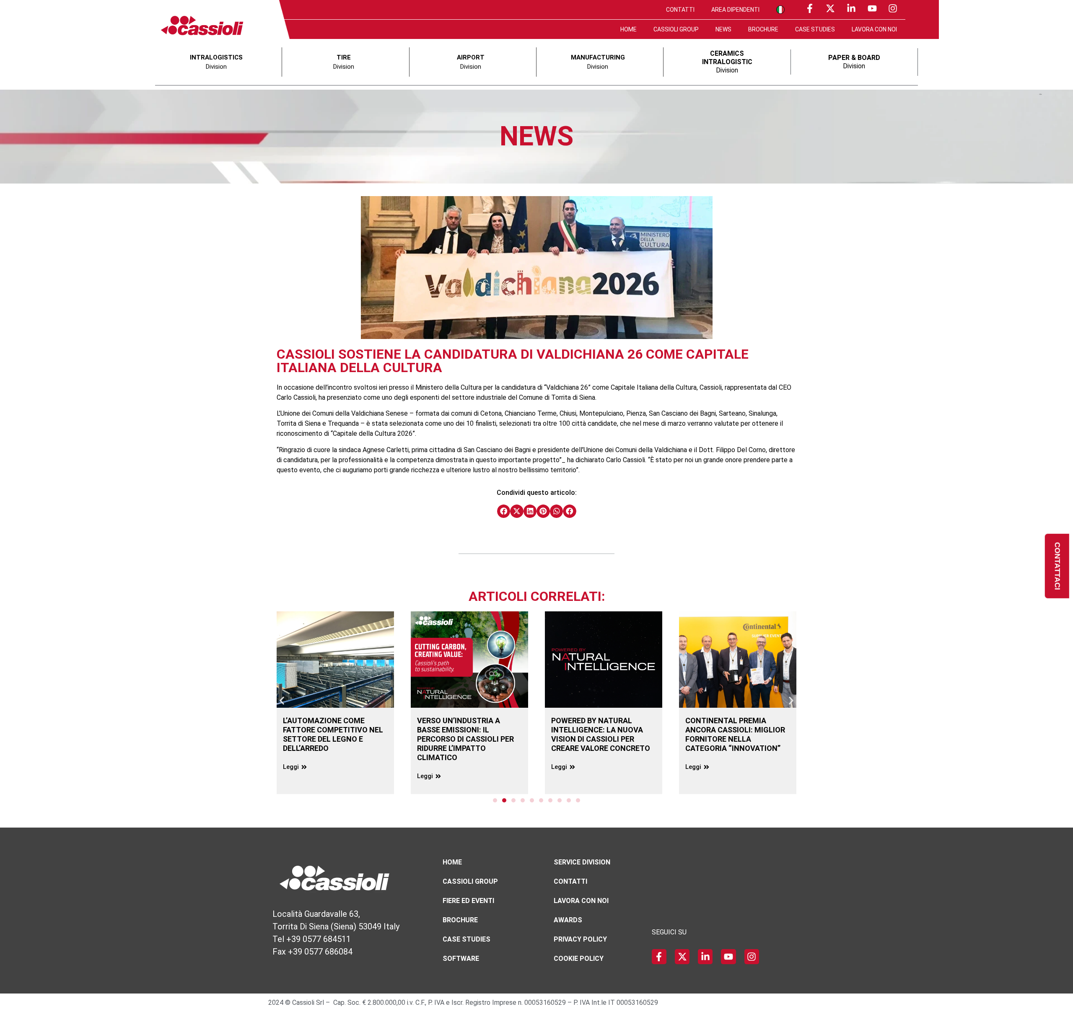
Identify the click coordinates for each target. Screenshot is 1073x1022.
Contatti (680, 9)
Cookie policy (579, 958)
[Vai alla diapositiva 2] (504, 800)
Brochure (763, 29)
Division (727, 61)
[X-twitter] (830, 8)
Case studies (815, 29)
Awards (568, 920)
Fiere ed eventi (468, 901)
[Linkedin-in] (851, 8)
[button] (504, 511)
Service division (582, 862)
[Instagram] (892, 8)
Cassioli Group (676, 29)
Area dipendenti (735, 9)
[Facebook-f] (809, 8)
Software (461, 958)
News (723, 29)
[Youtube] (872, 8)
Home (628, 29)
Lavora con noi (874, 29)
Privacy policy (580, 939)
